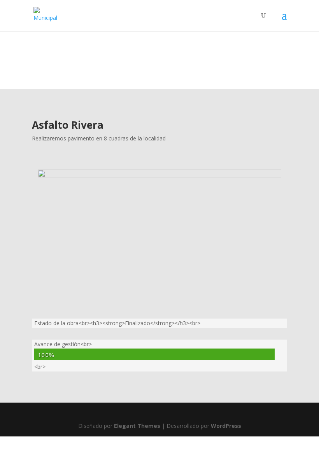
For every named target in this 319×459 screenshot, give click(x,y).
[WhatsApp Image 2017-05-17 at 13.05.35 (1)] (159, 175)
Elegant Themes (137, 425)
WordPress (226, 425)
